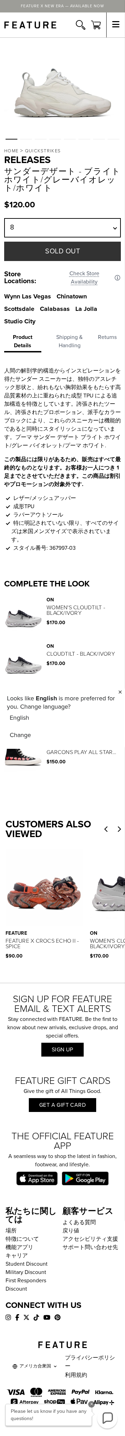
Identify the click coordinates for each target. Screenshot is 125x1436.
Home (11, 151)
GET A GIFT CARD (62, 1105)
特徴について (22, 1239)
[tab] (24, 343)
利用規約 (76, 1375)
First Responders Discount (26, 1284)
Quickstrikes (43, 151)
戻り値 (70, 1230)
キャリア (17, 1255)
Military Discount (26, 1272)
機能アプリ (19, 1247)
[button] (11, 139)
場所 (11, 1230)
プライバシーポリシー (90, 1362)
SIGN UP (62, 1049)
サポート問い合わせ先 (90, 1247)
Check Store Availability (84, 277)
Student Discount (27, 1263)
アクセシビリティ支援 (90, 1239)
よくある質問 (79, 1222)
